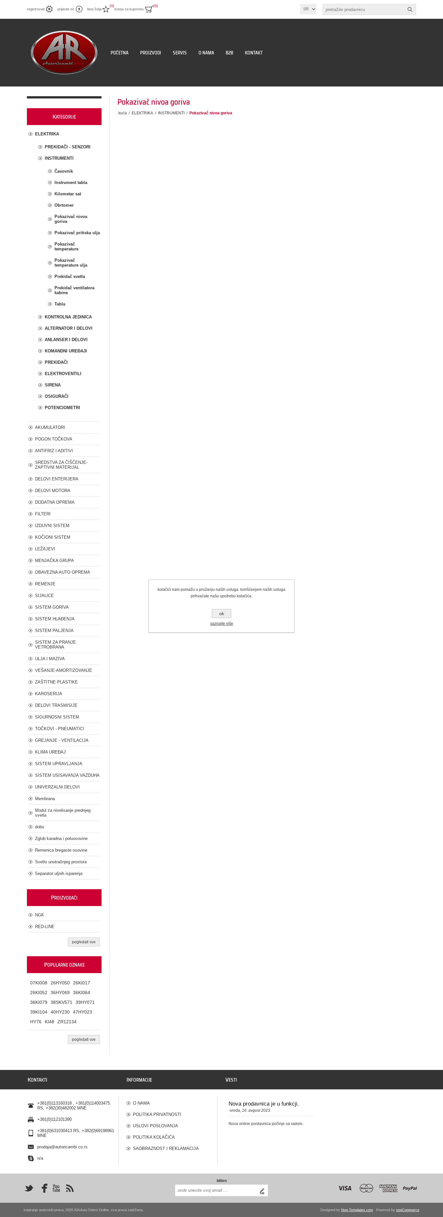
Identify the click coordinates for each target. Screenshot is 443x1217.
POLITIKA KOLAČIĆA (154, 1137)
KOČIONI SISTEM (52, 537)
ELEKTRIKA (47, 134)
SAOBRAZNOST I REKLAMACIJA (166, 1148)
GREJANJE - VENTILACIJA (62, 740)
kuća (122, 113)
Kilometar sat (67, 193)
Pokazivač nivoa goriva (70, 219)
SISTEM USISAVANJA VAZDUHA (67, 775)
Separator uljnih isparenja (58, 873)
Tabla (59, 304)
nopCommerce (407, 1210)
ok (221, 613)
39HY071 (85, 1002)
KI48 (49, 1021)
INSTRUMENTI (59, 158)
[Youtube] (56, 1188)
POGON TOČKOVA (53, 439)
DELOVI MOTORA (52, 490)
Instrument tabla (70, 182)
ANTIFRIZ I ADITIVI (54, 450)
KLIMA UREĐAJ (50, 752)
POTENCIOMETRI (62, 407)
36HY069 (60, 992)
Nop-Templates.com (357, 1210)
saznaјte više (221, 623)
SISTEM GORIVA (52, 607)
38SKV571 (61, 1002)
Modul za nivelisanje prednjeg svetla (62, 813)
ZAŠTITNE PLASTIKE (56, 682)
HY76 (36, 1021)
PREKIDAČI (56, 362)
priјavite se (65, 9)
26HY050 (60, 982)
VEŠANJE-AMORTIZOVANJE (63, 670)
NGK (39, 915)
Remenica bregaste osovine (61, 850)
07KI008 (38, 982)
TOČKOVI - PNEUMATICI (59, 728)
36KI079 (38, 1002)
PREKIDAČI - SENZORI (67, 146)
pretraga (410, 9)
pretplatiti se (264, 1190)
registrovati (35, 9)
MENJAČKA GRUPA (54, 560)
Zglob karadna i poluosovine (61, 838)
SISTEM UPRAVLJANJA (58, 763)
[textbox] (363, 9)
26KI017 (81, 982)
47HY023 (82, 1012)
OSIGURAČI (56, 396)
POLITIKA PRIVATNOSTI (157, 1114)
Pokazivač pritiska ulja (77, 232)
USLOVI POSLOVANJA (155, 1125)
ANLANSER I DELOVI (66, 339)
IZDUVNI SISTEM (52, 525)
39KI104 (38, 1012)
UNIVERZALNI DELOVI (57, 787)
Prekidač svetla (69, 276)
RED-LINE (44, 926)
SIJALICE (44, 595)
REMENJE (45, 583)
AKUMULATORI (50, 427)
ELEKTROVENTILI (63, 373)
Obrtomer (64, 205)
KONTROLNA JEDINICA (68, 317)
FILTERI (43, 513)
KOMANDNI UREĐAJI (66, 351)
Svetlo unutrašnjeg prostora (61, 861)
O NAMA (141, 1103)
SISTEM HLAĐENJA (55, 618)
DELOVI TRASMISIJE (56, 705)
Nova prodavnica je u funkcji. (264, 1104)
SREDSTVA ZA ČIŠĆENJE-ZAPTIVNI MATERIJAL (61, 465)
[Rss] (70, 1188)
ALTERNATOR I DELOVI (68, 328)
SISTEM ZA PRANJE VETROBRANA (55, 644)
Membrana (45, 798)
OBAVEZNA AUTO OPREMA (62, 572)
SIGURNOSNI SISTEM (57, 717)
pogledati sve (84, 942)
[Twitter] (29, 1188)
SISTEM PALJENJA (54, 630)
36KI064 (81, 992)
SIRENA (53, 385)
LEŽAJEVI (45, 548)
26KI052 (38, 992)
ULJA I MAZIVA (50, 658)
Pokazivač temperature (66, 246)
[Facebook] (42, 1188)
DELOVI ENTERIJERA (56, 478)
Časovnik (63, 171)
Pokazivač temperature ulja (70, 263)
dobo (39, 826)
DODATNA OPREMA (55, 502)
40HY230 (60, 1012)
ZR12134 (67, 1021)
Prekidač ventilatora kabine (74, 290)
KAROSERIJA (48, 693)
